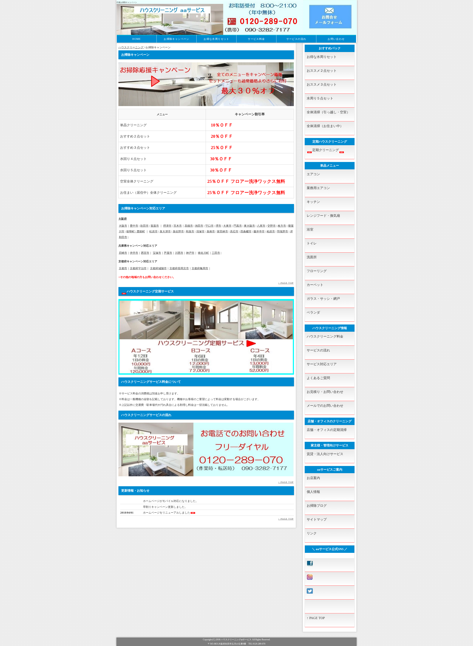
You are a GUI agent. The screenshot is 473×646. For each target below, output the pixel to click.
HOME (136, 39)
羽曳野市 (282, 231)
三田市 (216, 252)
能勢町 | (131, 231)
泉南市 (211, 231)
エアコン (313, 174)
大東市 (227, 225)
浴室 (310, 229)
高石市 (234, 231)
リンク (312, 533)
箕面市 (155, 225)
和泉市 (190, 231)
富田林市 (222, 231)
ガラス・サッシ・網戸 (323, 298)
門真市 (238, 225)
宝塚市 (157, 252)
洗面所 (312, 257)
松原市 (153, 231)
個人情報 (313, 492)
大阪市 (123, 225)
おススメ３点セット (322, 84)
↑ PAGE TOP (286, 283)
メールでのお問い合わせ (325, 405)
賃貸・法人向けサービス (325, 454)
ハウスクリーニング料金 (325, 336)
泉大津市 (165, 231)
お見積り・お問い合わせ (325, 392)
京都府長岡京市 (179, 268)
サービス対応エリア (322, 364)
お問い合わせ (336, 39)
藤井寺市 (259, 231)
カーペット (315, 285)
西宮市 (145, 252)
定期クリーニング (325, 150)
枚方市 (282, 225)
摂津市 (167, 225)
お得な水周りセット (216, 39)
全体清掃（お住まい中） (325, 126)
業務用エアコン (318, 188)
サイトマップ (317, 519)
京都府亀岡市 (200, 268)
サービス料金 (256, 39)
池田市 (199, 225)
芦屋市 (168, 252)
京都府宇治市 (138, 268)
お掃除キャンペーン (176, 39)
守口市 (209, 225)
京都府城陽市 (158, 268)
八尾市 (261, 225)
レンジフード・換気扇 (323, 215)
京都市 (123, 268)
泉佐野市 (178, 231)
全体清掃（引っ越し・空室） (328, 112)
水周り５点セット (320, 98)
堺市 (218, 225)
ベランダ (313, 312)
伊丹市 (134, 252)
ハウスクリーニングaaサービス (236, 639)
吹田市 (144, 225)
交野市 (271, 225)
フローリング (317, 271)
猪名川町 (203, 252)
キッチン (313, 202)
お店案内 (313, 478)
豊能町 (141, 231)
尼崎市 (123, 252)
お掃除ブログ (317, 505)
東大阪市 (249, 225)
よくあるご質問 (318, 378)
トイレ (312, 243)
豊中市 (134, 225)
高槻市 (189, 225)
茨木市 (177, 225)
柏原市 (271, 231)
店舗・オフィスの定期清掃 (327, 430)
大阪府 (122, 218)
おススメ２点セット (322, 70)
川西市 (179, 252)
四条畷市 (245, 231)
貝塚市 (200, 231)
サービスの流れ (296, 39)
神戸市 (190, 252)
